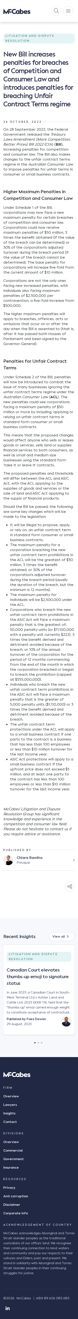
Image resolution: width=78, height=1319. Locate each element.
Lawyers (10, 1105)
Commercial (13, 1150)
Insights (9, 1113)
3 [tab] (41, 1042)
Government (13, 1159)
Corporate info (15, 1213)
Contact (10, 1122)
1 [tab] (35, 1042)
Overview (11, 1096)
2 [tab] (38, 1042)
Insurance (11, 1167)
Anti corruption (15, 1196)
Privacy (9, 1188)
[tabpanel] (39, 993)
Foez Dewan (36, 1019)
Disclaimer (11, 1205)
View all (58, 937)
